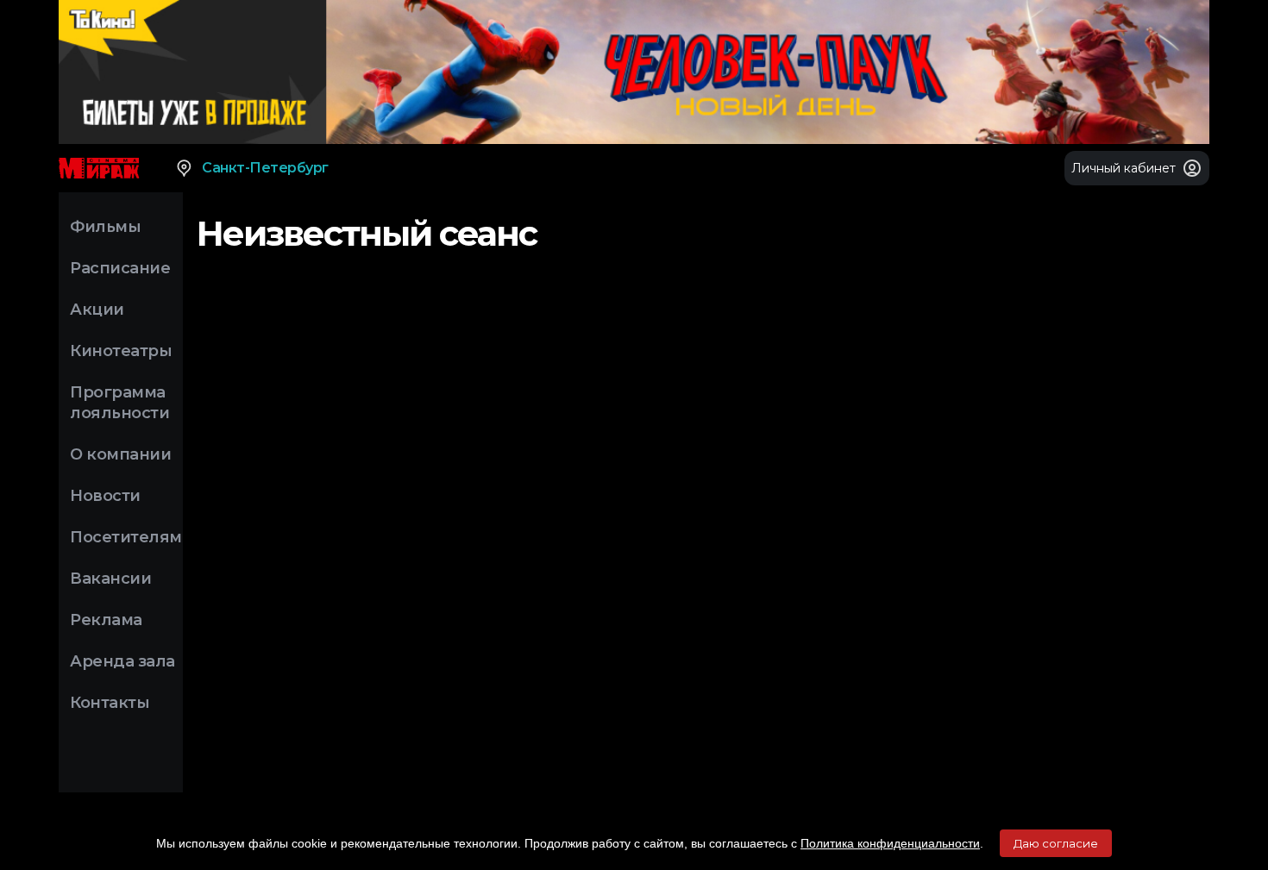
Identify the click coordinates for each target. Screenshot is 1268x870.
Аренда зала (122, 661)
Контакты (109, 702)
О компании (120, 454)
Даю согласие (1056, 843)
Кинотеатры (121, 350)
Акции (97, 309)
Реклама (106, 619)
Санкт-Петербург (265, 168)
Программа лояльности (119, 402)
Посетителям (126, 537)
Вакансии (110, 578)
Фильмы (105, 226)
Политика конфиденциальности (890, 843)
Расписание (120, 268)
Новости (105, 495)
